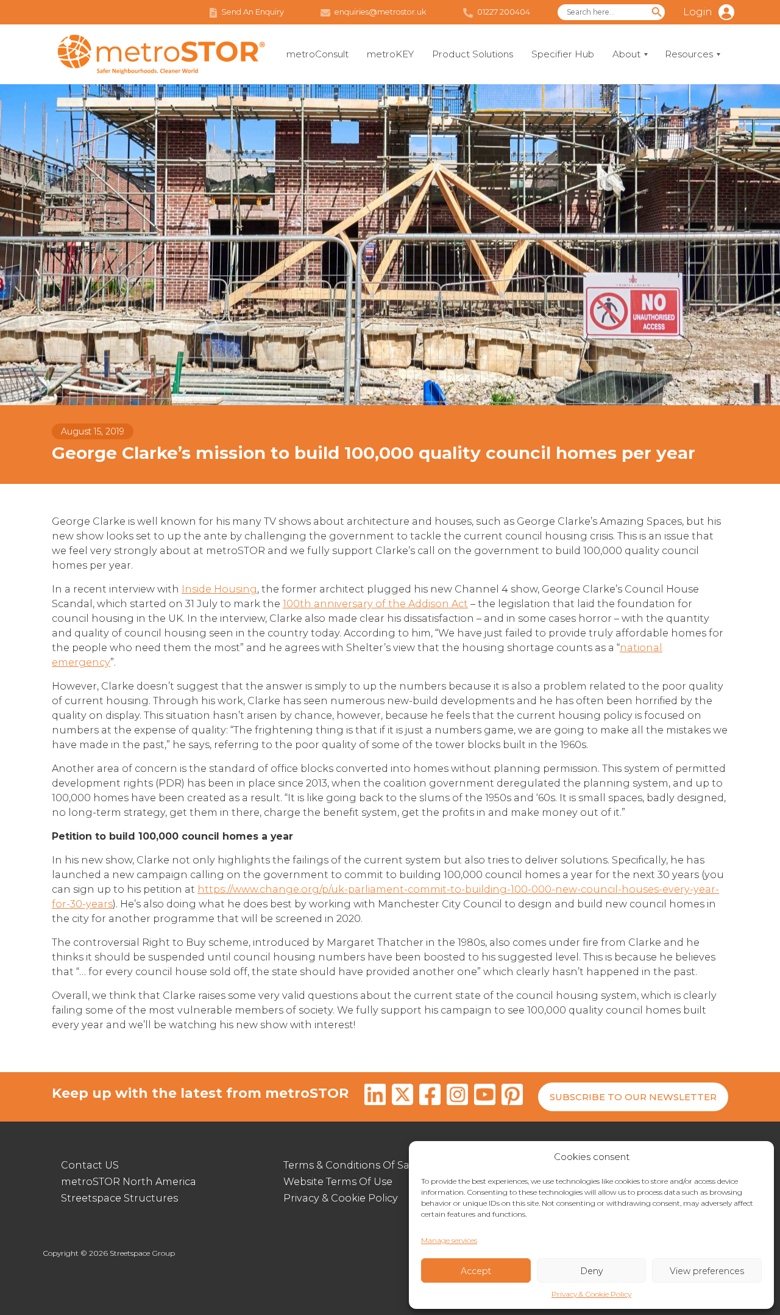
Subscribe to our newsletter (633, 1097)
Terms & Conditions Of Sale (351, 1165)
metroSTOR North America (128, 1181)
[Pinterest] (512, 1096)
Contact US (90, 1165)
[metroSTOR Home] (161, 54)
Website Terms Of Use (337, 1181)
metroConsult (317, 54)
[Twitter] (402, 1096)
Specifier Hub (562, 54)
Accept (476, 1271)
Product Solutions (472, 54)
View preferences (707, 1271)
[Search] (657, 12)
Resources (689, 54)
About (626, 54)
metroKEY (390, 54)
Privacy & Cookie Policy (591, 1294)
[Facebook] (430, 1096)
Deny (591, 1271)
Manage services (449, 1240)
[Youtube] (484, 1096)
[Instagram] (457, 1096)
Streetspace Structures (119, 1198)
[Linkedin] (375, 1096)
